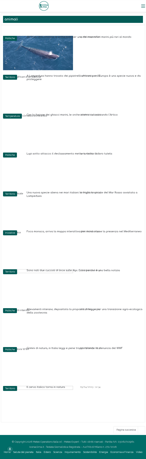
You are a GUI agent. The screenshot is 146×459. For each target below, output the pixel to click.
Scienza (57, 452)
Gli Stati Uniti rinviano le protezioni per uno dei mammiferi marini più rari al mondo (79, 37)
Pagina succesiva (126, 429)
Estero (47, 452)
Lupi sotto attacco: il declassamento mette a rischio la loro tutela (69, 153)
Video (139, 452)
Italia (38, 452)
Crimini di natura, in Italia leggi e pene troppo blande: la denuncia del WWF (75, 348)
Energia (103, 452)
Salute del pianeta (23, 452)
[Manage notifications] (10, 449)
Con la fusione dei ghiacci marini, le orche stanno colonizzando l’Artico (72, 114)
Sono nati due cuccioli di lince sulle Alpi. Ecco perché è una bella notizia (73, 270)
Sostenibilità (90, 452)
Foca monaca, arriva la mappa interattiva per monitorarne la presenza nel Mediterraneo (84, 231)
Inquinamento (73, 452)
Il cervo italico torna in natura (46, 387)
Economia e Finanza (121, 452)
